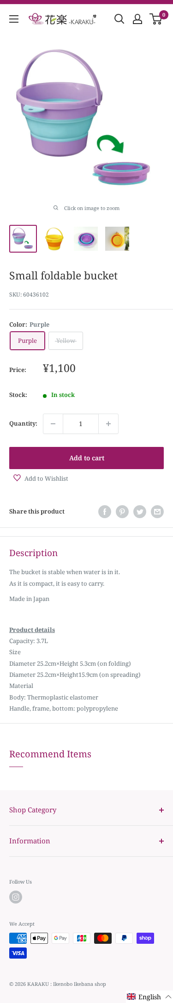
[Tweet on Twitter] (139, 511)
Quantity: (23, 423)
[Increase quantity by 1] (108, 423)
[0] (156, 19)
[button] (149, 997)
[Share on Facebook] (104, 511)
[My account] (137, 19)
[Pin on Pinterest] (122, 511)
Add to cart (86, 457)
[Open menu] (13, 19)
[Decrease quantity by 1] (53, 423)
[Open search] (119, 19)
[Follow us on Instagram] (15, 897)
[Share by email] (157, 511)
